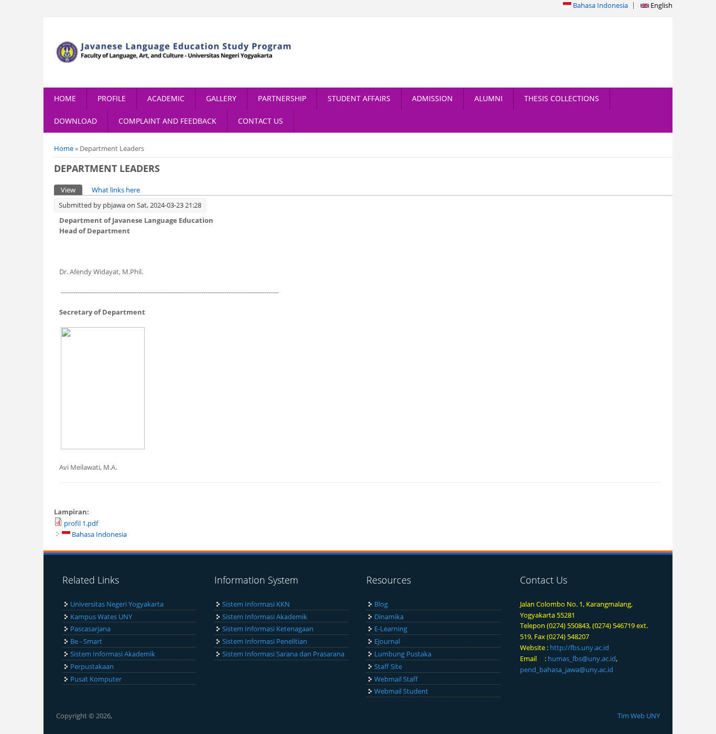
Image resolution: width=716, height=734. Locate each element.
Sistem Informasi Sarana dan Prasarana (283, 654)
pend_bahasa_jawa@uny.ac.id (566, 669)
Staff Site (388, 666)
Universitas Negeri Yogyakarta (117, 604)
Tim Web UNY (638, 715)
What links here (116, 190)
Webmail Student (401, 691)
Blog (381, 604)
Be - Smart (86, 641)
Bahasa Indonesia (599, 5)
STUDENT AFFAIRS (359, 98)
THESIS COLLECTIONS (561, 98)
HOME (65, 98)
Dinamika (389, 616)
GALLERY (221, 98)
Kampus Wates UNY (101, 616)
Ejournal (387, 641)
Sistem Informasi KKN (256, 604)
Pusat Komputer (96, 679)
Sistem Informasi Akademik (112, 654)
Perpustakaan (92, 666)
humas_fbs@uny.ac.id (582, 658)
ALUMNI (488, 98)
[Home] (177, 52)
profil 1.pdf (81, 523)
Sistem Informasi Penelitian (264, 641)
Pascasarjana (90, 628)
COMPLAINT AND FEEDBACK (167, 121)
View (71, 190)
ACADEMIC (166, 98)
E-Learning (390, 628)
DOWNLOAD (75, 121)
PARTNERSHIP (282, 98)
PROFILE (111, 98)
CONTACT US (260, 121)
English (660, 5)
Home (63, 148)
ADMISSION (432, 98)
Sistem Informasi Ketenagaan (267, 628)
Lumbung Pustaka (402, 654)
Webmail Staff (396, 679)
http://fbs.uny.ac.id (579, 647)
